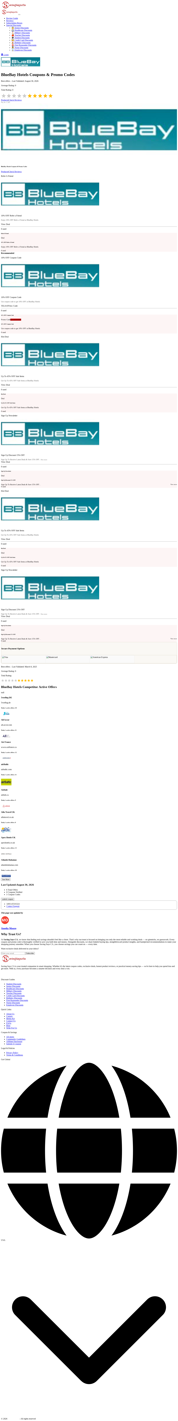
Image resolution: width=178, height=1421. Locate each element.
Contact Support (12, 906)
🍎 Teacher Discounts (20, 35)
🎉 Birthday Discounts (20, 43)
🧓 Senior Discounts (20, 28)
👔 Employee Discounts (21, 50)
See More (5, 880)
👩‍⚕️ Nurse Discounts (19, 47)
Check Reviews (15, 100)
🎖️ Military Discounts (20, 33)
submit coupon (7, 899)
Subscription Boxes (14, 23)
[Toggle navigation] (19, 14)
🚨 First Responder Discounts (23, 45)
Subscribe (30, 953)
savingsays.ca (13, 1419)
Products (4, 100)
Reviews (9, 21)
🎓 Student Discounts (20, 38)
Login (6, 55)
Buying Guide (12, 18)
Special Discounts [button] (13, 25)
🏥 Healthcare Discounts (21, 30)
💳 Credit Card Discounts (22, 40)
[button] (89, 1240)
